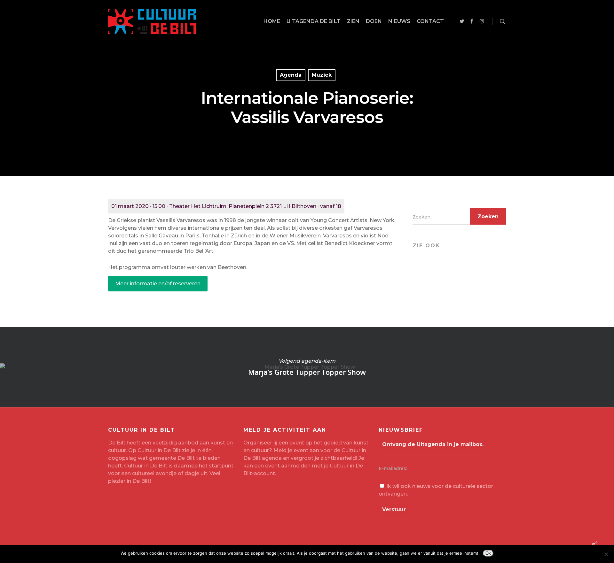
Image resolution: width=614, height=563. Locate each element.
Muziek (322, 75)
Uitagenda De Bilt (314, 21)
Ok (488, 553)
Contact (430, 21)
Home (272, 21)
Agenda (291, 75)
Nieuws (399, 21)
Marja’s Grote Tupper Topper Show (307, 367)
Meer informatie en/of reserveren (158, 284)
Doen (374, 21)
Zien (353, 21)
